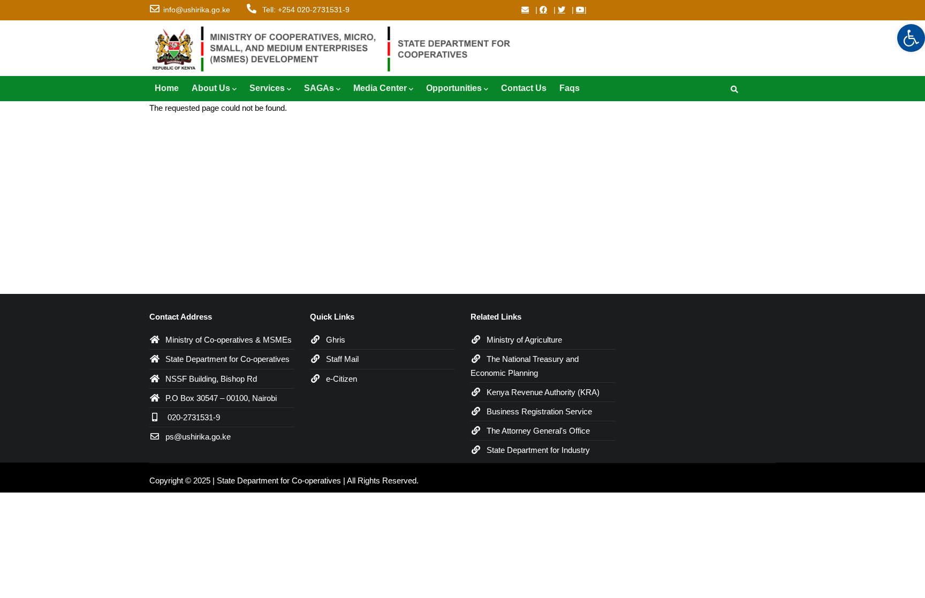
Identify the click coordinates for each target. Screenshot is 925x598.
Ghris (335, 339)
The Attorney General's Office (538, 430)
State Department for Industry (538, 450)
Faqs (569, 88)
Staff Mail (342, 359)
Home (167, 88)
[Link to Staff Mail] (525, 9)
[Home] (336, 46)
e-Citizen (341, 378)
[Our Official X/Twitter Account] (561, 9)
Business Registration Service (539, 411)
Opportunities (454, 88)
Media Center (380, 88)
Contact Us (524, 88)
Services (267, 88)
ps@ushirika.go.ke (198, 436)
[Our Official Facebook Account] (543, 9)
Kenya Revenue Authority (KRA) (543, 392)
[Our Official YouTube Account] (580, 9)
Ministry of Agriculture (524, 339)
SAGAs (319, 88)
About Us (211, 88)
